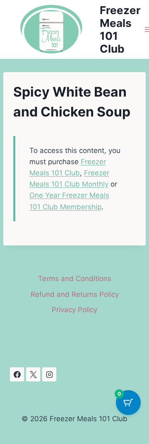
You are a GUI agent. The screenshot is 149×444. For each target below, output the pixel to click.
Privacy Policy (74, 310)
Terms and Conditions (74, 278)
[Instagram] (49, 374)
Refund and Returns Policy (75, 294)
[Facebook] (17, 374)
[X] (33, 374)
